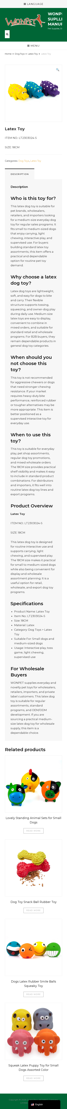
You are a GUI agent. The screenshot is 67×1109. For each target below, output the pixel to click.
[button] (57, 69)
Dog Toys (20, 53)
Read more (33, 831)
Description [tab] (20, 174)
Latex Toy (33, 53)
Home (8, 53)
